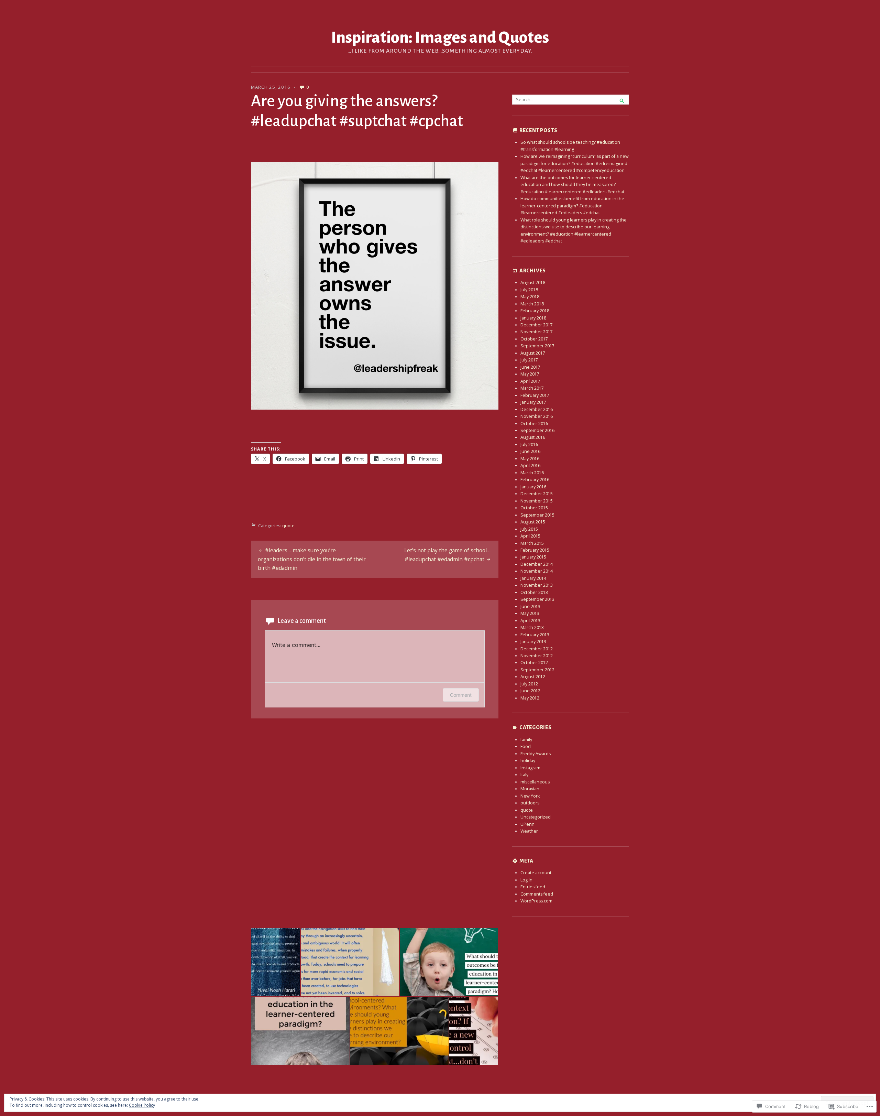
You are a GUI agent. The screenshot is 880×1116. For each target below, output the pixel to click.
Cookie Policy (142, 1105)
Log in (526, 880)
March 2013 (532, 627)
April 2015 (530, 536)
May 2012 (529, 698)
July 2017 (529, 360)
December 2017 (536, 325)
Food (525, 746)
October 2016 (534, 423)
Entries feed (532, 887)
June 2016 (530, 451)
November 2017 (536, 332)
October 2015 (534, 508)
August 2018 (532, 282)
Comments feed (536, 894)
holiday (527, 760)
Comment (461, 695)
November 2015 (536, 501)
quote (288, 526)
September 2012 (537, 670)
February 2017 (534, 395)
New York (530, 796)
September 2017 (537, 346)
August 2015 (532, 522)
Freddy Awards (535, 754)
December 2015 (536, 494)
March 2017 (532, 388)
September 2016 (537, 430)
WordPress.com (536, 901)
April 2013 (530, 621)
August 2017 (532, 353)
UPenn (527, 824)
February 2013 (534, 635)
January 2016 (533, 487)
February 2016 (534, 480)
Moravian (529, 789)
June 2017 (530, 367)
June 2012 (530, 691)
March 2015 (532, 543)
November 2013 (536, 585)
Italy (524, 775)
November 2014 (536, 571)
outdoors (529, 803)
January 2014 (533, 578)
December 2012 (536, 649)
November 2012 (536, 656)
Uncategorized (535, 817)
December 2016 (536, 409)
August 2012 (532, 677)
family (526, 740)
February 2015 (534, 550)
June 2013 (530, 606)
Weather (529, 831)
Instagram (530, 768)
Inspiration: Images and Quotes (440, 37)
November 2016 (536, 416)
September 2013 (537, 599)
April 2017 (530, 381)
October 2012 (534, 662)
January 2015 (533, 557)
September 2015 (537, 515)
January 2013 (533, 641)
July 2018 (529, 290)
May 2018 (529, 297)
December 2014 (536, 564)
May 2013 (529, 613)
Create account (535, 873)
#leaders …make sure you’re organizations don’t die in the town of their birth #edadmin (312, 559)
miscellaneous (535, 782)
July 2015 (529, 529)
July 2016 (529, 444)
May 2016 (529, 459)
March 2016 (532, 473)
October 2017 (534, 339)
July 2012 (529, 684)
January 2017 (533, 402)
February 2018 (534, 311)
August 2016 (532, 437)
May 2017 (529, 374)
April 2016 (530, 465)
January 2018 (533, 318)
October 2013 (534, 592)
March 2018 (532, 304)
